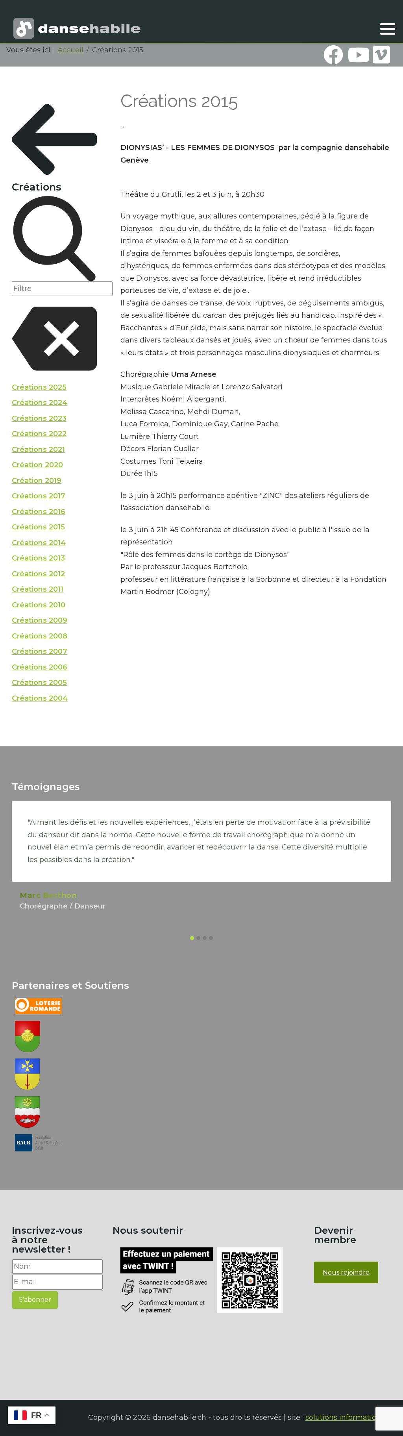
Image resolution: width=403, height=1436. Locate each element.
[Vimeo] (381, 55)
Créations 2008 (39, 636)
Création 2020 (37, 465)
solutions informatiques (347, 1417)
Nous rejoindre (346, 1272)
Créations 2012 (38, 574)
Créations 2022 (39, 433)
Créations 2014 (39, 542)
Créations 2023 (39, 418)
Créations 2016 (38, 511)
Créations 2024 (39, 402)
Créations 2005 (39, 682)
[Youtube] (357, 55)
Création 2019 (36, 480)
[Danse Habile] (77, 28)
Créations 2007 (39, 651)
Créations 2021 (38, 449)
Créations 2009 (39, 620)
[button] (387, 29)
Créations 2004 (40, 698)
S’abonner (35, 1299)
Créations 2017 (38, 496)
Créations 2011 (37, 589)
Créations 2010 (38, 605)
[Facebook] (333, 55)
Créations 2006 (39, 667)
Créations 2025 (39, 387)
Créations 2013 (38, 558)
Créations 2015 (38, 527)
